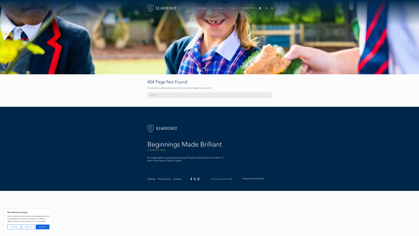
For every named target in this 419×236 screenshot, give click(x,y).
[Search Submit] (266, 8)
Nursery (202, 8)
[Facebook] (191, 179)
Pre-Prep (218, 8)
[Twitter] (194, 179)
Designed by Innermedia (253, 178)
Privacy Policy (164, 179)
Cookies (177, 179)
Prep (233, 8)
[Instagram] (198, 179)
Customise (14, 227)
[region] (28, 220)
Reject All (28, 227)
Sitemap (151, 179)
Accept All (42, 227)
